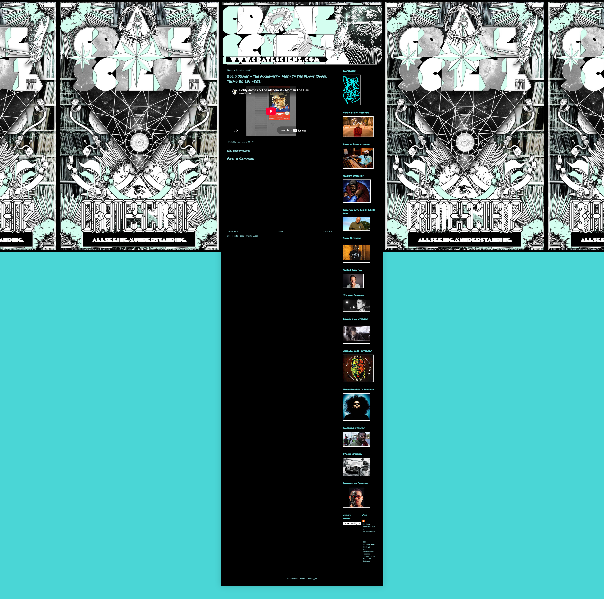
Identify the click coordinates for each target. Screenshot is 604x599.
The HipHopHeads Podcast (369, 544)
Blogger (313, 579)
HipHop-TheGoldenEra (369, 526)
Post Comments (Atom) (248, 236)
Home (280, 231)
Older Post (328, 231)
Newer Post (233, 231)
